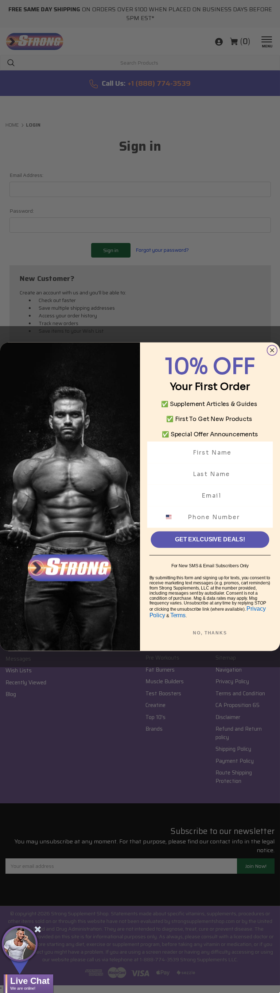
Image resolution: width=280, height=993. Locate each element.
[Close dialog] (272, 350)
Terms (178, 615)
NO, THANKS (210, 632)
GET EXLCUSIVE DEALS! (210, 539)
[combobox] (173, 516)
